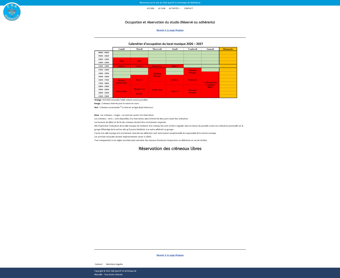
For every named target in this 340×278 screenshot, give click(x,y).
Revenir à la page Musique (170, 30)
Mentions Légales (114, 264)
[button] (179, 8)
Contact (188, 8)
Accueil (150, 8)
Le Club (161, 8)
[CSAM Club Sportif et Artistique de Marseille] (12, 12)
